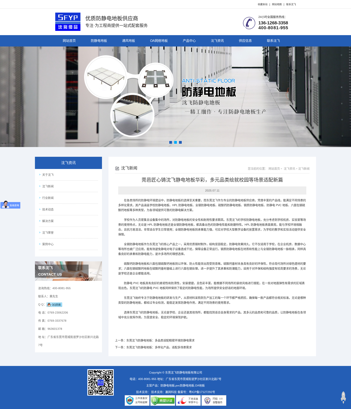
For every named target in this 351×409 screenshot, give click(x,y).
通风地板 (128, 40)
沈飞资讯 (217, 40)
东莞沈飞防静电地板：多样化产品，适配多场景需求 (159, 347)
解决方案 (48, 221)
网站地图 (277, 4)
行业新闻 (48, 197)
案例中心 (48, 244)
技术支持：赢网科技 (164, 392)
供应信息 (245, 40)
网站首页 (69, 40)
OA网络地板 (159, 40)
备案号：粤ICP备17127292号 (196, 392)
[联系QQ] (54, 304)
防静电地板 (99, 40)
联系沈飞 (291, 4)
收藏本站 (263, 4)
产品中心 (189, 40)
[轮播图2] (175, 97)
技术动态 (48, 209)
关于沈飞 (48, 174)
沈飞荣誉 (48, 232)
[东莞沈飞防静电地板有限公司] (67, 21)
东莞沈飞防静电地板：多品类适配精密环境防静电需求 (160, 340)
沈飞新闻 (48, 186)
